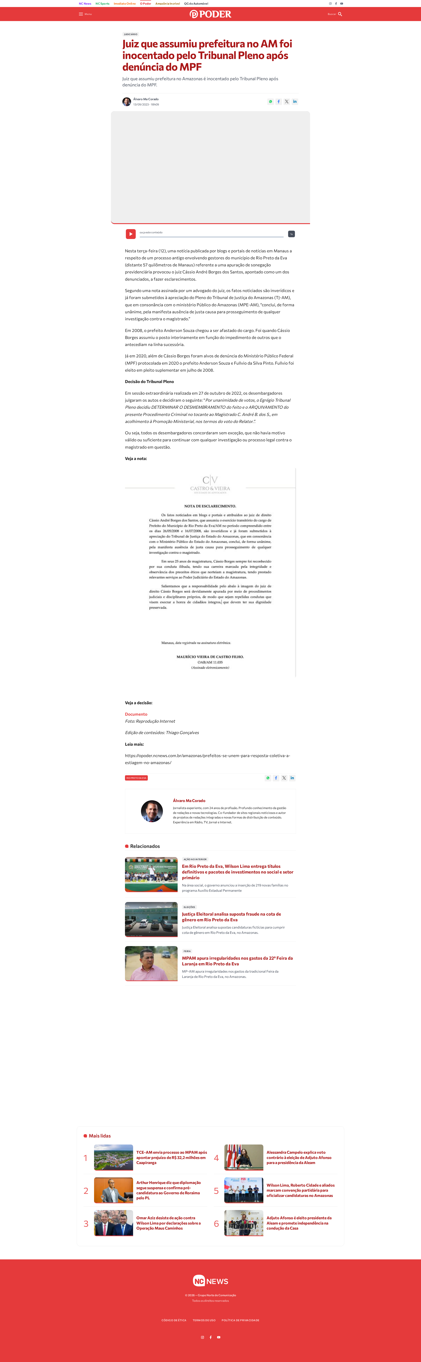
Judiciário (130, 34)
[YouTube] (341, 3)
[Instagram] (330, 3)
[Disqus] (210, 1050)
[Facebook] (336, 3)
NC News (85, 3)
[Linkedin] (295, 101)
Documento (136, 714)
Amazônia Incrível (167, 3)
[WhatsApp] (270, 101)
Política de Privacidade (240, 1320)
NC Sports (102, 3)
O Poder (145, 3)
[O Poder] (210, 13)
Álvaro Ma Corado (146, 99)
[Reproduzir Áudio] (131, 234)
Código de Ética (174, 1320)
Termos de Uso (204, 1320)
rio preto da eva (136, 778)
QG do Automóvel (196, 3)
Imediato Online (125, 3)
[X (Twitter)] (287, 101)
